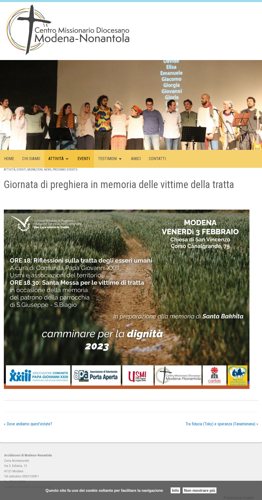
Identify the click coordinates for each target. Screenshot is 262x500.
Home (9, 158)
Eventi (21, 169)
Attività (56, 158)
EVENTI (84, 158)
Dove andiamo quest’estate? (28, 423)
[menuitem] (9, 159)
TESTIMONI (107, 158)
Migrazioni (35, 169)
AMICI (136, 158)
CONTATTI (157, 158)
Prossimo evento (65, 169)
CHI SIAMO (31, 158)
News (47, 169)
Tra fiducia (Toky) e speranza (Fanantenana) (221, 423)
